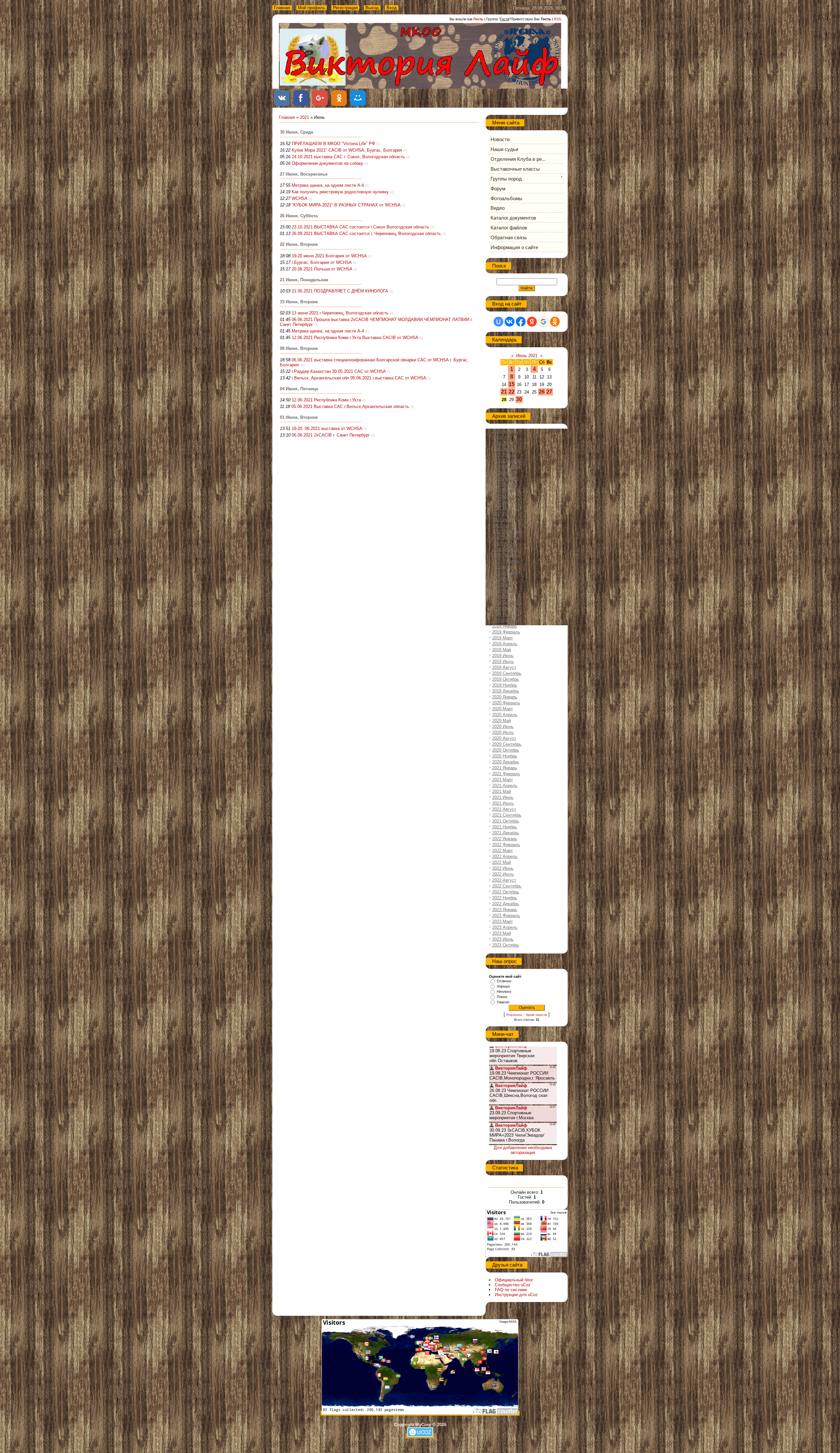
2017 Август (504, 525)
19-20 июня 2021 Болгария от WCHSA (329, 255)
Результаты (514, 1014)
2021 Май (501, 791)
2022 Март (502, 850)
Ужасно (503, 1002)
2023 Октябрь (505, 945)
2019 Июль (503, 661)
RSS (557, 19)
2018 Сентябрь (506, 602)
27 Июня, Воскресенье (303, 174)
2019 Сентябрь (506, 673)
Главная (282, 7)
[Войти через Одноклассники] (555, 322)
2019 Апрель (504, 643)
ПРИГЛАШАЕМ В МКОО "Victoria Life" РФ (333, 143)
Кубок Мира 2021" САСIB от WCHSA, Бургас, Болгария (347, 150)
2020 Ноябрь (504, 756)
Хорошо (503, 986)
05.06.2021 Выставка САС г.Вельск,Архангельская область (350, 406)
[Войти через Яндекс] (532, 322)
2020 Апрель (504, 714)
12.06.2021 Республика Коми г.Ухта (326, 399)
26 (542, 392)
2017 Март (502, 496)
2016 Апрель (504, 431)
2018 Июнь (503, 584)
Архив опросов (536, 1014)
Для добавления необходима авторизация (523, 1150)
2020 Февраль (506, 702)
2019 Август (504, 667)
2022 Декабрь (505, 903)
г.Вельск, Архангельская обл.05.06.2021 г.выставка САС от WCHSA (359, 377)
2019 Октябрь (505, 679)
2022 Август (504, 880)
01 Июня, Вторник (299, 417)
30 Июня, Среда (296, 132)
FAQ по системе (511, 1289)
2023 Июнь (503, 939)
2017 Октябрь (505, 537)
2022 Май (501, 862)
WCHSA (299, 198)
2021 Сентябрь (506, 815)
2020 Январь (504, 696)
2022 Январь (504, 838)
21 (504, 392)
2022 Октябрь (505, 891)
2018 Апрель (504, 572)
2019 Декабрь (505, 691)
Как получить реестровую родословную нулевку (340, 191)
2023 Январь (504, 909)
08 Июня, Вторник (299, 348)
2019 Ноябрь (504, 685)
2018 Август (504, 596)
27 (549, 392)
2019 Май (501, 649)
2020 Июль (503, 732)
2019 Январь (504, 626)
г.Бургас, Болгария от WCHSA (321, 262)
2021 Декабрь (505, 832)
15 (511, 384)
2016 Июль (503, 448)
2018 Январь (504, 555)
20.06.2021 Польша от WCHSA (322, 269)
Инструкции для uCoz (516, 1294)
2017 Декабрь (505, 549)
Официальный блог (514, 1279)
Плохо (502, 997)
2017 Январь (504, 484)
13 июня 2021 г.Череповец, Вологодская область (340, 312)
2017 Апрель (504, 502)
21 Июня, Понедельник (304, 279)
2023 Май (501, 933)
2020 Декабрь (505, 761)
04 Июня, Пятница (299, 388)
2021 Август (504, 809)
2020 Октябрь (505, 750)
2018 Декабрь (505, 620)
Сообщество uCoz (513, 1284)
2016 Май (501, 437)
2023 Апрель (504, 927)
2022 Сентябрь (506, 886)
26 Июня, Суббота (299, 215)
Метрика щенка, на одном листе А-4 (328, 185)
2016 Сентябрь (506, 460)
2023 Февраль (506, 915)
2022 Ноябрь (504, 897)
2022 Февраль (506, 844)
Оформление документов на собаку (327, 163)
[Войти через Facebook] (521, 322)
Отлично (504, 981)
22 (511, 392)
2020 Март (502, 708)
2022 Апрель (504, 856)
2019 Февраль (506, 632)
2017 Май (501, 507)
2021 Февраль (506, 773)
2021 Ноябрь (504, 826)
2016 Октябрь (505, 466)
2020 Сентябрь (506, 744)
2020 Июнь (503, 726)
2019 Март (502, 637)
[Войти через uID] (498, 322)
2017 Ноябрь (504, 543)
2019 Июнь (503, 655)
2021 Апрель (504, 785)
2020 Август (504, 738)
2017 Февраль (506, 490)
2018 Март (502, 567)
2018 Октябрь (505, 608)
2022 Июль (503, 874)
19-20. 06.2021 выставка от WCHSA (327, 428)
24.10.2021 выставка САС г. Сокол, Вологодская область (348, 156)
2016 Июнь (503, 442)
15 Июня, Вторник (299, 301)
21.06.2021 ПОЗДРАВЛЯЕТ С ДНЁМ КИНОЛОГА (340, 290)
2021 (304, 117)
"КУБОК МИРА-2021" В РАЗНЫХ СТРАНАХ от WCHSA (346, 205)
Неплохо (504, 992)
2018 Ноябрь (504, 614)
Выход (372, 7)
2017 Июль (503, 519)
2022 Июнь (503, 868)
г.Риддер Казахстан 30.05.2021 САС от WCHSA (339, 371)
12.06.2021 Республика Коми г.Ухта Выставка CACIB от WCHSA (355, 337)
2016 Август (504, 454)
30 (519, 399)
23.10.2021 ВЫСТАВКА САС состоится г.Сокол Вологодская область (360, 226)
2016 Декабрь (505, 478)
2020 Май (501, 720)
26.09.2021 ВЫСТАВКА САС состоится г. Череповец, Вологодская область (366, 233)
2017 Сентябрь (506, 531)
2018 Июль (503, 590)
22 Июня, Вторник (299, 244)
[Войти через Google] (543, 321)
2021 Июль (503, 803)
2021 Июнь (503, 797)
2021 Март (502, 779)
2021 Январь (504, 767)
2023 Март (502, 921)
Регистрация (345, 7)
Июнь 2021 (526, 355)
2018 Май (501, 578)
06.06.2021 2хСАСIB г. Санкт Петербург (331, 435)
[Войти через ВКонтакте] (509, 322)
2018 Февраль (506, 561)
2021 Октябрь (505, 821)
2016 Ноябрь (504, 472)
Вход (392, 7)
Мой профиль (311, 7)
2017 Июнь (503, 513)
